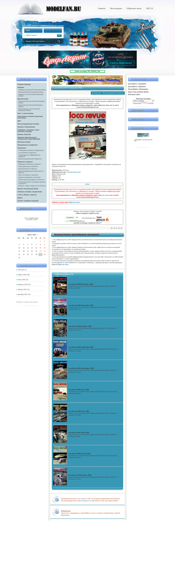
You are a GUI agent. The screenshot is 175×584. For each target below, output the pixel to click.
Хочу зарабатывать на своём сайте (31, 218)
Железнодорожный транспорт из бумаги (31, 172)
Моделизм (97, 93)
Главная (101, 9)
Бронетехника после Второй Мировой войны (29, 109)
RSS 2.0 (149, 9)
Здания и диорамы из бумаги (29, 177)
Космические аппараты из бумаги (31, 180)
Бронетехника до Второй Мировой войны (31, 102)
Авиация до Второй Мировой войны (32, 90)
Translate (150, 103)
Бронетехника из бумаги (27, 169)
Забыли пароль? (31, 35)
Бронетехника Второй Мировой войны (30, 105)
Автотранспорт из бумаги (28, 166)
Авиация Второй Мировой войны (31, 92)
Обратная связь (134, 9)
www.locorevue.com (74, 172)
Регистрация (116, 9)
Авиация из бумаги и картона (29, 164)
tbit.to (87, 184)
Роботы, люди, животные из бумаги (32, 186)
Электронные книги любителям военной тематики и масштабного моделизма (44, 9)
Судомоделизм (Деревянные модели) (29, 155)
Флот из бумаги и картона (28, 175)
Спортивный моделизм (27, 153)
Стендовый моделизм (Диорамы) (31, 150)
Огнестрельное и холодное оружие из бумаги (31, 182)
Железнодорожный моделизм (30, 159)
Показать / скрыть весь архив (27, 302)
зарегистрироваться (84, 501)
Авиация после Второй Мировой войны (30, 95)
